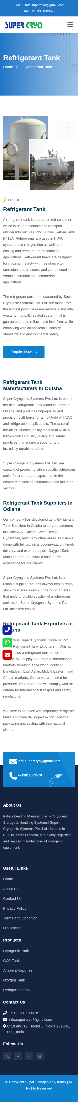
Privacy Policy (14, 908)
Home (8, 67)
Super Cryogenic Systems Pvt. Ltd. (30, 399)
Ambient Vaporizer (18, 970)
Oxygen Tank (14, 980)
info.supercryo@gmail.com (44, 5)
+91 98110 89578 (23, 1013)
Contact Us (12, 899)
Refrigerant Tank (17, 990)
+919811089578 (43, 11)
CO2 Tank (11, 961)
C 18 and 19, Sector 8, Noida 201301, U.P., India (38, 1029)
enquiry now (21, 352)
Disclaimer (12, 928)
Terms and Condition (20, 918)
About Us (11, 889)
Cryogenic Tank (16, 951)
